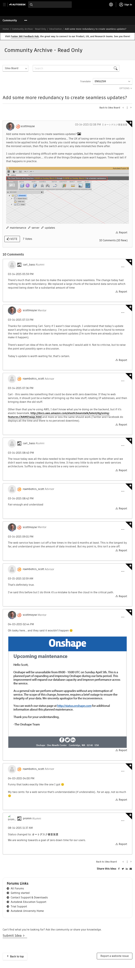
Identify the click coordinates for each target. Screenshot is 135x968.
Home (6, 29)
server (35, 228)
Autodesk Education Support (28, 902)
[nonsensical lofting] (130, 107)
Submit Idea (13, 935)
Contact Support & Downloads (29, 897)
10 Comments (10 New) (113, 240)
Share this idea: (107, 869)
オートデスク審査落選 (115, 124)
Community (10, 20)
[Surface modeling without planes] (123, 107)
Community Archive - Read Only (29, 29)
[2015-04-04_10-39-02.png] (67, 692)
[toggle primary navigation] (6, 5)
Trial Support (19, 906)
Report (123, 232)
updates (50, 228)
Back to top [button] (17, 956)
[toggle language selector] (111, 4)
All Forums (17, 888)
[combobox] (50, 4)
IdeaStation (55, 29)
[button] (122, 267)
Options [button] (124, 88)
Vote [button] (13, 239)
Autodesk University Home (27, 911)
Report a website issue (114, 956)
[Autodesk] (18, 4)
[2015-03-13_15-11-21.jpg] (67, 195)
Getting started (20, 893)
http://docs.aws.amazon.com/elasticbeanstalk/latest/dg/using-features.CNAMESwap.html (59, 415)
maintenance (18, 228)
